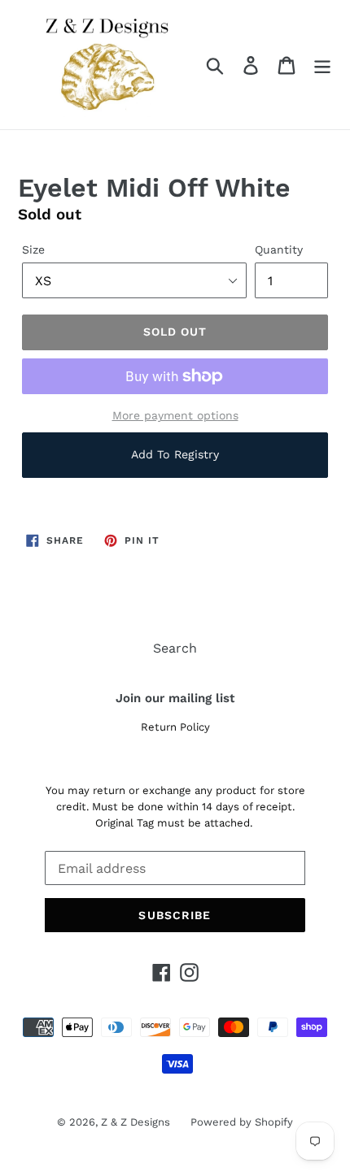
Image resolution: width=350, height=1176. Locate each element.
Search (175, 648)
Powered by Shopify (241, 1122)
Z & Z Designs (135, 1122)
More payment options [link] (175, 415)
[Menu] (322, 64)
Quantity (279, 249)
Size (33, 249)
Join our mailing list (175, 698)
